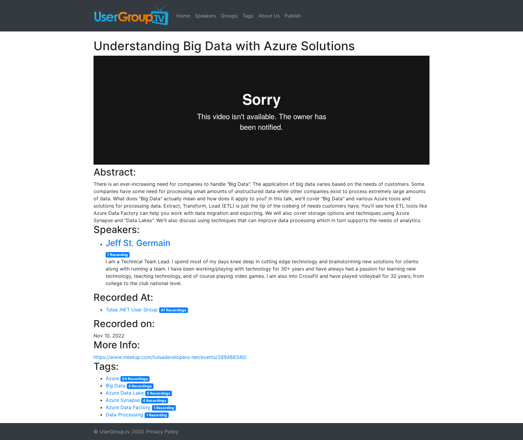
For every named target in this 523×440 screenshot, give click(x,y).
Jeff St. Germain (138, 243)
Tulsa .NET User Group (132, 310)
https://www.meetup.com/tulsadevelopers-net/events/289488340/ (170, 357)
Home (183, 16)
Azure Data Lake (125, 393)
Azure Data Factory (128, 407)
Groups (229, 16)
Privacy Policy (162, 432)
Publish (293, 16)
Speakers (205, 16)
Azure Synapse (123, 400)
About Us (269, 16)
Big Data (115, 386)
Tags (247, 16)
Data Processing (124, 415)
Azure (112, 378)
